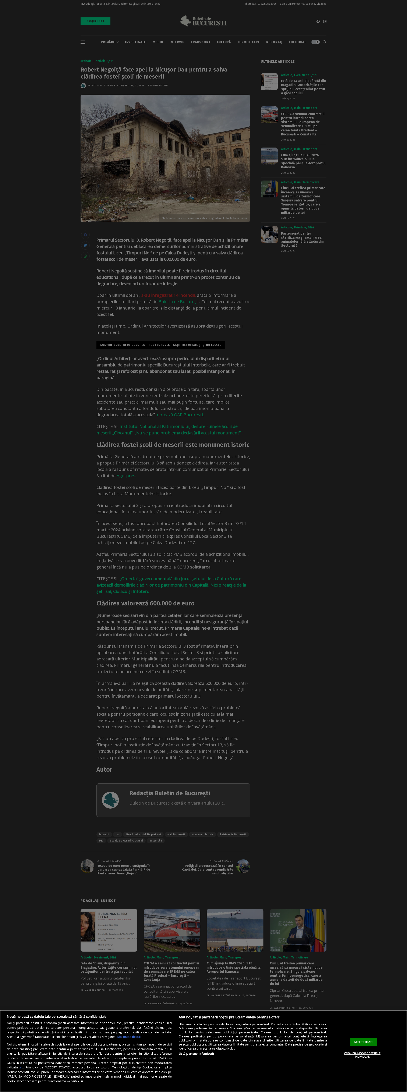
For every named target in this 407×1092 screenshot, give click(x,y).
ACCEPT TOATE (363, 1042)
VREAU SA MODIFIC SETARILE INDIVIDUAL (362, 1054)
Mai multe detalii (129, 1037)
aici (21, 1067)
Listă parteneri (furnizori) (196, 1053)
